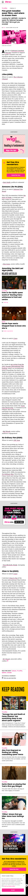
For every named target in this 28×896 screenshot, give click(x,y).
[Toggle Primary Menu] (3, 2)
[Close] (24, 875)
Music (3, 321)
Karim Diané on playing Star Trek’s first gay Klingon (14, 785)
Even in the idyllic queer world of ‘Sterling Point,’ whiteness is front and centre (12, 296)
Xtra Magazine (8, 2)
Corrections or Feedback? (9, 675)
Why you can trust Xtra (10, 678)
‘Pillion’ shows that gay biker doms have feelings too (13, 816)
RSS (26, 885)
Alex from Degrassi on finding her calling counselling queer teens (12, 752)
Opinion (4, 672)
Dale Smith (6, 182)
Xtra (4, 27)
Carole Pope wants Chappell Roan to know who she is (14, 325)
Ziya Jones (6, 264)
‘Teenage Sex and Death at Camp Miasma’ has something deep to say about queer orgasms (13, 717)
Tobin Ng (5, 302)
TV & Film (4, 8)
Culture (14, 671)
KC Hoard (6, 659)
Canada (9, 672)
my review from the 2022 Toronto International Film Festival (13, 366)
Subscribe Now (15, 175)
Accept (13, 890)
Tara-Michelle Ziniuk (10, 565)
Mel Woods (6, 431)
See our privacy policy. (9, 886)
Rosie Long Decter (8, 331)
